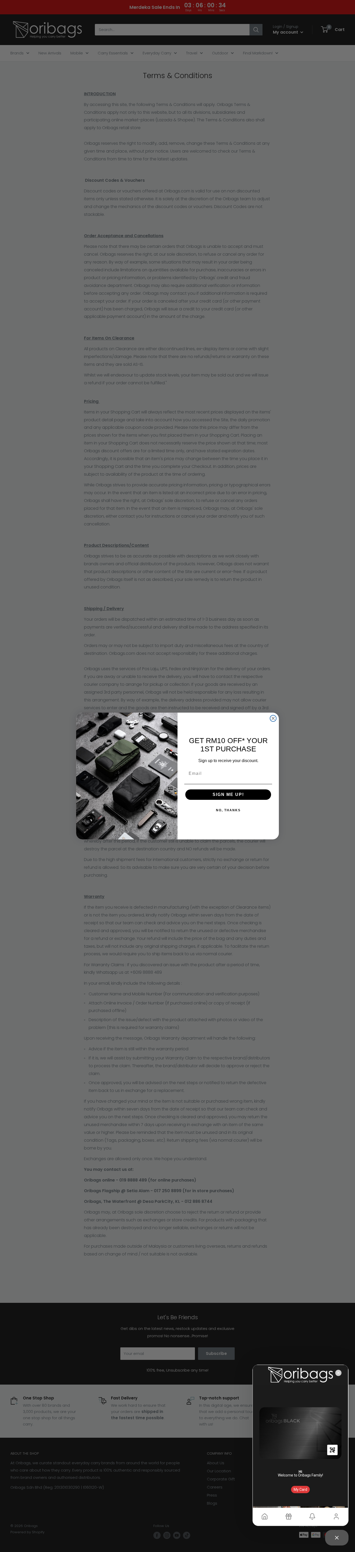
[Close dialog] (273, 718)
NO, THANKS (228, 810)
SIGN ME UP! (228, 794)
